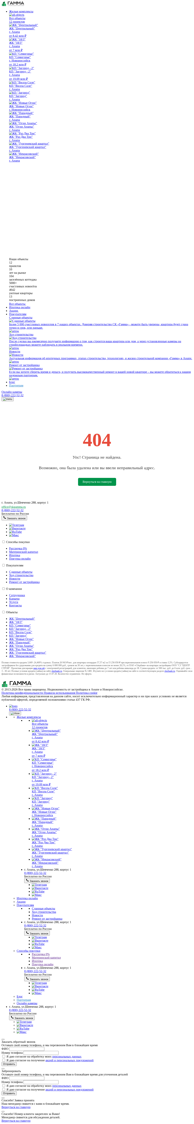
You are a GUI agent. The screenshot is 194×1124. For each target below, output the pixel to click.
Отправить (9, 1064)
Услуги (13, 602)
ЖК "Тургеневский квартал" (27, 652)
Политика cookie (86, 692)
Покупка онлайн (20, 558)
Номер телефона (12, 1052)
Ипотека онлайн (19, 307)
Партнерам (16, 385)
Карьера (14, 598)
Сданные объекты (20, 571)
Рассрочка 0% (18, 548)
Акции (21, 901)
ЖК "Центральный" (22, 618)
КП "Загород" (18, 635)
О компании (14, 588)
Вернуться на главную (97, 481)
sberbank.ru (57, 671)
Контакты (15, 605)
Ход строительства (21, 575)
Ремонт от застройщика (24, 582)
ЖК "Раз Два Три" (21, 649)
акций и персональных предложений (69, 1060)
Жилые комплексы (21, 11)
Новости (14, 578)
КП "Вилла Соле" (20, 632)
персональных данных (66, 1056)
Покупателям (17, 314)
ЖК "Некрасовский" (22, 656)
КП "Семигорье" (20, 625)
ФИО (5, 1048)
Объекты (12, 612)
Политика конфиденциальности (23, 692)
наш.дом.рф (39, 668)
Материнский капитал (23, 551)
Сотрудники (17, 595)
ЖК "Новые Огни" (21, 639)
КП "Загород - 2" (20, 628)
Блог (12, 382)
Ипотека (14, 555)
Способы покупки (18, 542)
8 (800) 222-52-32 (12, 395)
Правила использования (60, 692)
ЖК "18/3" (16, 622)
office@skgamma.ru (14, 506)
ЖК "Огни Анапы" (21, 645)
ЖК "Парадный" (20, 642)
